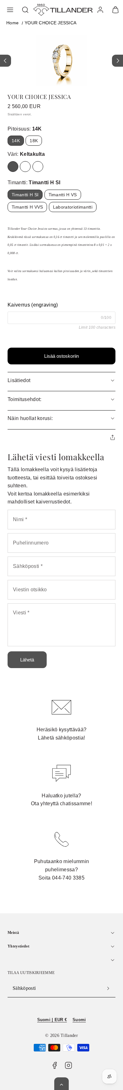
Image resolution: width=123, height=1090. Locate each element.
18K (34, 140)
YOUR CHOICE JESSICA (50, 23)
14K (16, 140)
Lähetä (27, 659)
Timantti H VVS (27, 207)
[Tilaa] (108, 988)
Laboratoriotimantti (72, 207)
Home (12, 23)
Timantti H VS (63, 194)
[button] (10, 9)
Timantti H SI (25, 194)
